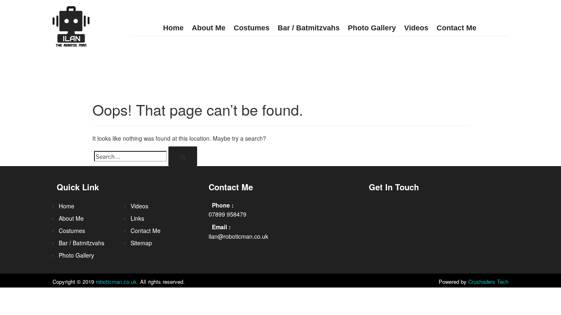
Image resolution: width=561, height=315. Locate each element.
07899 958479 (227, 214)
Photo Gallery (372, 28)
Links (137, 218)
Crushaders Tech (488, 281)
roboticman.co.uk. (117, 281)
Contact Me (456, 28)
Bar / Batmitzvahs (309, 28)
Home (173, 28)
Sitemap (141, 243)
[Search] (182, 156)
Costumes (251, 28)
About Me (208, 28)
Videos (416, 28)
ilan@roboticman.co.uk (238, 236)
